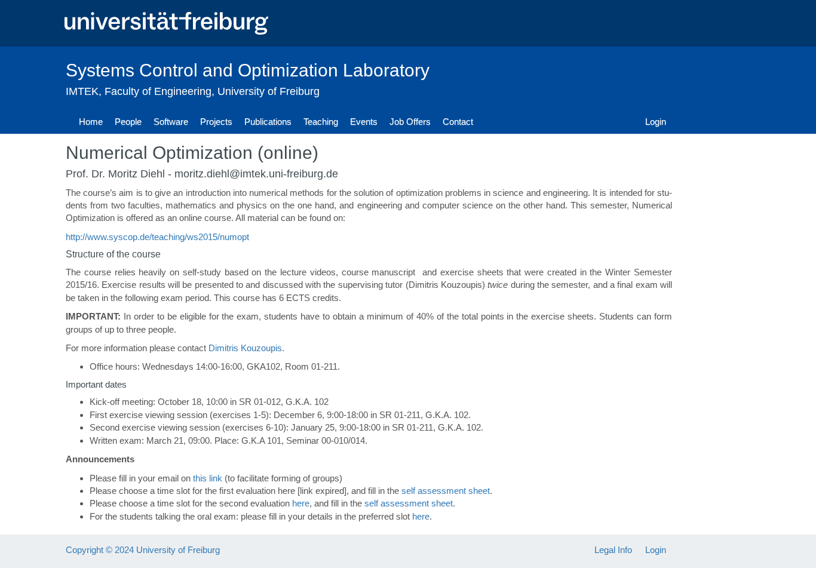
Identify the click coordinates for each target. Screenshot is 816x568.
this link (207, 478)
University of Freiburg (268, 91)
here (300, 503)
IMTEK (82, 91)
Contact (458, 121)
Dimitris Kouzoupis (245, 348)
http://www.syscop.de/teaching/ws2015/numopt (157, 237)
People (128, 121)
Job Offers (410, 121)
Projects (216, 121)
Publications (268, 121)
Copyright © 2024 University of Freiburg (143, 550)
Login (655, 121)
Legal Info (613, 550)
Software (171, 121)
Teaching (320, 121)
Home (91, 121)
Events (364, 121)
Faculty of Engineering (158, 91)
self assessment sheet (445, 491)
